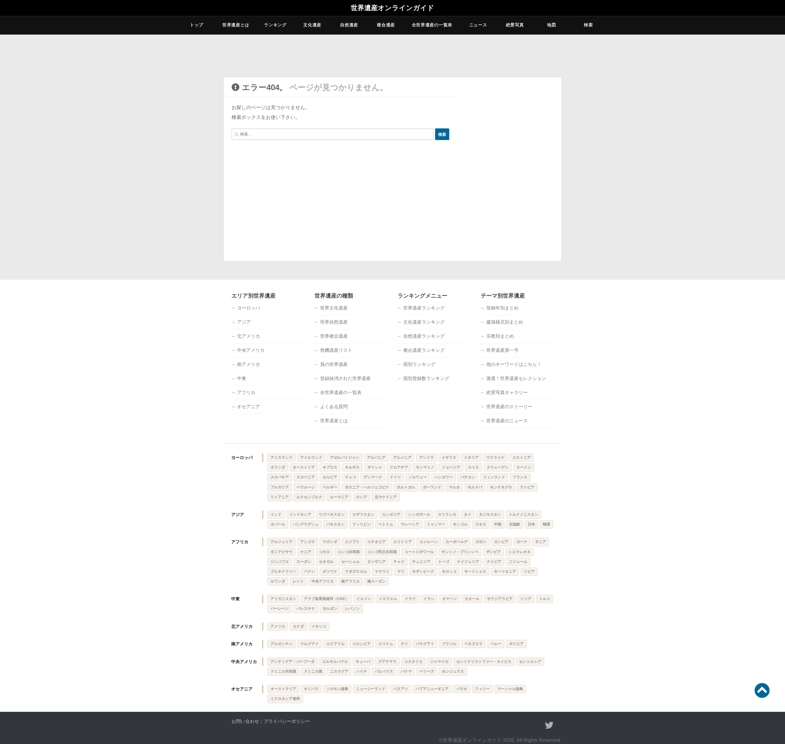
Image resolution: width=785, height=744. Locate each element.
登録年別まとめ (502, 307)
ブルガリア (279, 487)
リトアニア (279, 497)
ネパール (277, 524)
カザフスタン (363, 514)
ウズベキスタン (332, 514)
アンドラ (426, 457)
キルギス (352, 467)
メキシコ (319, 626)
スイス (473, 467)
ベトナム (385, 524)
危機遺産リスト (336, 350)
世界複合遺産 (334, 336)
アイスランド (281, 457)
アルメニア (402, 457)
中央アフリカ (323, 581)
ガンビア (501, 542)
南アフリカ (350, 581)
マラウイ (382, 571)
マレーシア (410, 524)
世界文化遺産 (334, 307)
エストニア (521, 457)
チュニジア (421, 562)
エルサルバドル (335, 661)
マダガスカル (356, 571)
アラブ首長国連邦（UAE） (326, 599)
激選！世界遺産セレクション (516, 378)
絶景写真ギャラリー (507, 392)
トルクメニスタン (523, 514)
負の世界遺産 (334, 364)
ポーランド (432, 487)
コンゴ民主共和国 (382, 552)
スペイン (523, 467)
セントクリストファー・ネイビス (483, 661)
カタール (472, 599)
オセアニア (248, 406)
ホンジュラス (453, 671)
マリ (400, 571)
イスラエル (388, 599)
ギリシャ (374, 467)
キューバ (363, 661)
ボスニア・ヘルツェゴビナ (367, 487)
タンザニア (376, 562)
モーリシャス (475, 571)
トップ (196, 24)
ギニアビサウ (281, 552)
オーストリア (304, 467)
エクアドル (335, 644)
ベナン (309, 571)
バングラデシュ (306, 524)
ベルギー (330, 487)
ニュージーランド (370, 689)
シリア (525, 599)
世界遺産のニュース (507, 420)
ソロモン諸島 (337, 689)
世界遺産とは (235, 24)
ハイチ (361, 671)
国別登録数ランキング (426, 378)
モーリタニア (505, 571)
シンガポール (419, 514)
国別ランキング (419, 364)
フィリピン (361, 524)
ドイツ (395, 477)
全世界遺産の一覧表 (432, 24)
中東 (241, 378)
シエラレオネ (519, 552)
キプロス (330, 467)
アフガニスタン (283, 599)
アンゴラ (307, 542)
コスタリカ (413, 661)
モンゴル (460, 524)
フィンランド (494, 477)
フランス (520, 477)
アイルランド (311, 457)
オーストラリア (283, 689)
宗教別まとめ (500, 336)
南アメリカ (248, 364)
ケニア (305, 552)
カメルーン (428, 542)
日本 (531, 524)
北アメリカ (248, 336)
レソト (298, 581)
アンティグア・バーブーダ (292, 661)
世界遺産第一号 (502, 350)
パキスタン (335, 524)
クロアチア (399, 467)
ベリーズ (426, 671)
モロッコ (449, 571)
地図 (551, 24)
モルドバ (475, 487)
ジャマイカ (439, 661)
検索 (588, 24)
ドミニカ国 (313, 671)
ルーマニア (339, 497)
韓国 (546, 524)
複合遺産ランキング (424, 350)
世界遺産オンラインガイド (392, 8)
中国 (497, 524)
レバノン (352, 608)
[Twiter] (549, 725)
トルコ (544, 599)
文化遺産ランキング (424, 322)
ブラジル (449, 644)
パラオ (461, 689)
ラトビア (527, 487)
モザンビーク (423, 571)
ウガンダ (330, 542)
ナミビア (494, 562)
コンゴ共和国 (349, 552)
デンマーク (373, 477)
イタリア (471, 457)
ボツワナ (330, 571)
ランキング (275, 24)
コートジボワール (419, 552)
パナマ (406, 671)
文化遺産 (312, 24)
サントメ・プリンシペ (460, 552)
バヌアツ (400, 689)
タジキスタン (490, 514)
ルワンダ (277, 581)
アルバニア (376, 457)
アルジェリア (281, 542)
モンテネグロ (501, 487)
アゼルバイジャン (344, 457)
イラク (410, 599)
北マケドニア (386, 497)
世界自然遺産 (334, 322)
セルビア (330, 477)
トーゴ (443, 562)
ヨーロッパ (248, 307)
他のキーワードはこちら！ (514, 364)
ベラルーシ (306, 487)
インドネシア (300, 514)
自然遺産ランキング (424, 336)
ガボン (480, 542)
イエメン (363, 599)
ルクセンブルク (309, 497)
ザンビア (493, 552)
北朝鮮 (514, 524)
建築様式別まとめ (504, 322)
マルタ (454, 487)
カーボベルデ (457, 542)
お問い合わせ (245, 721)
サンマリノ (425, 467)
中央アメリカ (251, 350)
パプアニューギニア (432, 689)
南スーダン (376, 581)
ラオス (480, 524)
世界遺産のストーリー (509, 406)
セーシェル (350, 562)
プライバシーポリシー (287, 721)
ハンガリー (444, 477)
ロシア (361, 497)
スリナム (385, 644)
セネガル (326, 562)
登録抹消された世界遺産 (345, 378)
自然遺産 (349, 24)
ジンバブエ (279, 562)
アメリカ (277, 626)
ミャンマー (436, 524)
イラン (429, 599)
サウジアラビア (500, 599)
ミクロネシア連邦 (285, 699)
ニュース (478, 24)
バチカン (468, 477)
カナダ (298, 626)
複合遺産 (386, 24)
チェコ (350, 477)
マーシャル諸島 (510, 689)
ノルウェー (417, 477)
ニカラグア (339, 671)
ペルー (495, 644)
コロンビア (361, 644)
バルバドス (384, 671)
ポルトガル (406, 487)
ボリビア (516, 644)
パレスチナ (306, 608)
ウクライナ (495, 457)
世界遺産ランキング (424, 307)
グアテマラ (387, 661)
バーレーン (279, 608)
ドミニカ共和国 (283, 671)
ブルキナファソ (283, 571)
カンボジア (391, 514)
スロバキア (279, 477)
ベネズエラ (473, 644)
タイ (467, 514)
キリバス (311, 689)
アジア (244, 322)
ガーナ (521, 542)
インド (275, 514)
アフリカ (246, 392)
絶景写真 (515, 24)
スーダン (304, 562)
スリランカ (447, 514)
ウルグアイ (309, 644)
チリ (404, 644)
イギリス (449, 457)
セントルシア (530, 661)
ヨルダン (330, 608)
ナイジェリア (468, 562)
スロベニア (306, 477)
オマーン (449, 599)
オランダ (277, 467)
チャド (398, 562)
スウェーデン (498, 467)
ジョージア (451, 467)
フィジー (482, 689)
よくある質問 (334, 406)
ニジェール (518, 562)
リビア (529, 571)
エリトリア (402, 542)
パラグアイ (425, 644)
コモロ (324, 552)
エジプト (352, 542)
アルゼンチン (281, 644)
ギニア (540, 542)
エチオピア (376, 542)
